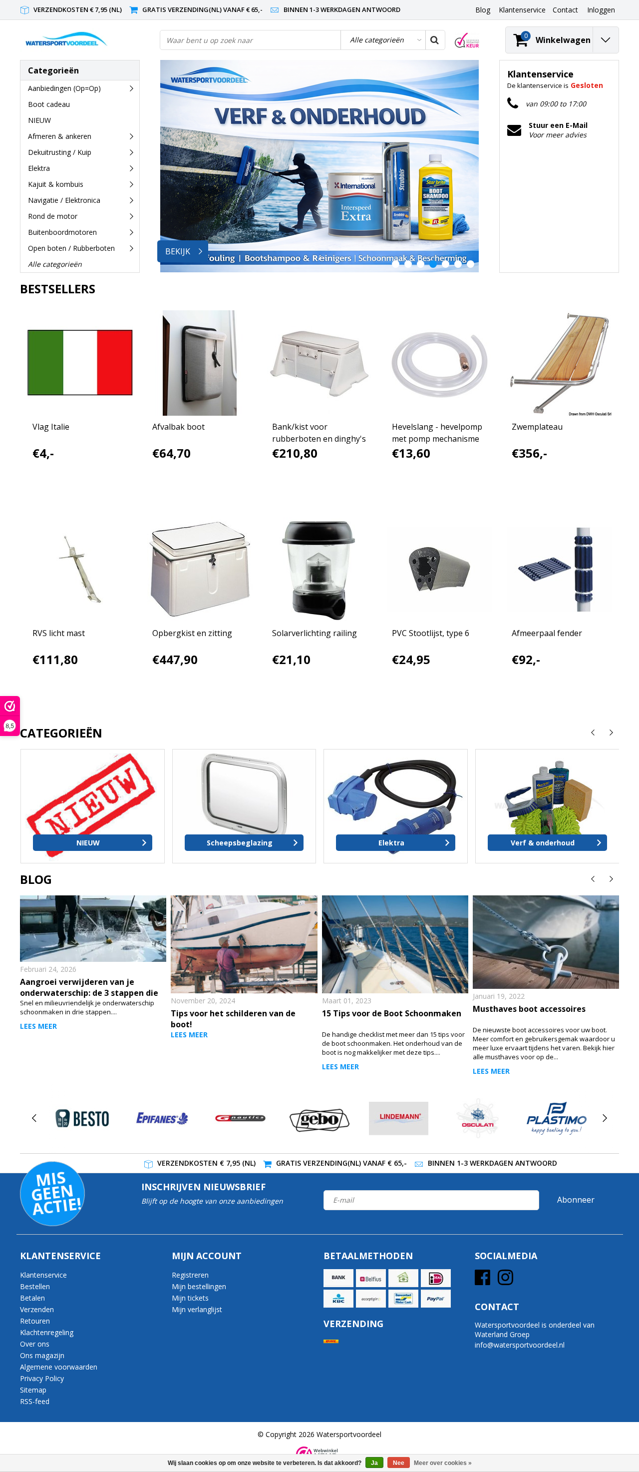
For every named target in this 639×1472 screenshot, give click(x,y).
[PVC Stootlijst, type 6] (439, 569)
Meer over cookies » (443, 1463)
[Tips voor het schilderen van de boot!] (244, 944)
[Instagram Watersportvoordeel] (505, 1281)
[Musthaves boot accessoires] (546, 942)
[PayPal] (436, 1299)
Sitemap (33, 1390)
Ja (374, 1463)
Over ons (34, 1344)
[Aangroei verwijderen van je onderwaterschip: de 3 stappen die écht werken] (93, 928)
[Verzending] (330, 1341)
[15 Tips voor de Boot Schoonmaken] (395, 944)
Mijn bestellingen (199, 1286)
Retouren (35, 1321)
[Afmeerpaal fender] (559, 569)
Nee (398, 1463)
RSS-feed (34, 1401)
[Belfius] (371, 1278)
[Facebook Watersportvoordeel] (482, 1281)
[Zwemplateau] (559, 363)
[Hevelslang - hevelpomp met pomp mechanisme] (439, 363)
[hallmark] (467, 40)
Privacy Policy (42, 1378)
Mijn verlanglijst (197, 1309)
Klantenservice (43, 1275)
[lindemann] (398, 1118)
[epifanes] (161, 1118)
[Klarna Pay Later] (371, 1299)
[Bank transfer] (338, 1278)
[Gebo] (319, 1118)
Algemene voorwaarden (58, 1367)
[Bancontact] (403, 1299)
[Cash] (403, 1278)
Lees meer (38, 1026)
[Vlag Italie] (80, 363)
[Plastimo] (556, 1118)
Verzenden (37, 1309)
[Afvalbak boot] (200, 363)
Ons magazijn (42, 1355)
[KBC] (338, 1299)
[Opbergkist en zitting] (200, 569)
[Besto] (82, 1118)
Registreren (190, 1275)
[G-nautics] (240, 1118)
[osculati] (477, 1118)
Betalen (32, 1298)
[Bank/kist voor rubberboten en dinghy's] (319, 363)
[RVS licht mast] (80, 569)
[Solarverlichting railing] (319, 569)
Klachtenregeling (46, 1332)
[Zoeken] (435, 40)
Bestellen (35, 1286)
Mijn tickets (190, 1298)
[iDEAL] (436, 1278)
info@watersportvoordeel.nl (520, 1345)
